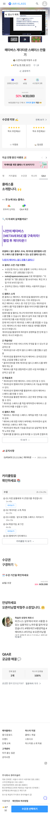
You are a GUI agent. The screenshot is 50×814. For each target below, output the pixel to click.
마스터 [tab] (34, 176)
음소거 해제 (13, 14)
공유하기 (26, 71)
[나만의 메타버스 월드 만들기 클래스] (18, 259)
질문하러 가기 (32, 683)
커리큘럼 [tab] (13, 176)
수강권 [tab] (24, 176)
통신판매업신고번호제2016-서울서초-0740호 (20, 788)
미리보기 (10, 505)
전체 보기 (40, 119)
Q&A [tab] (43, 176)
